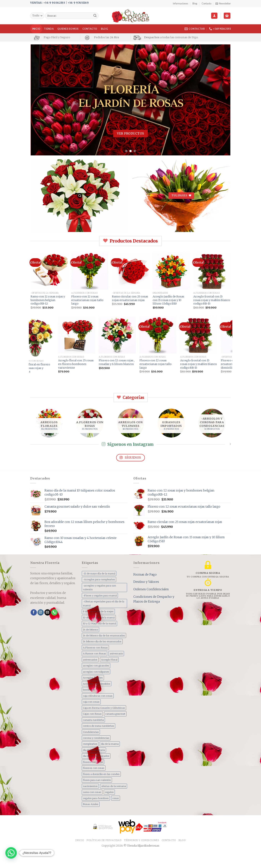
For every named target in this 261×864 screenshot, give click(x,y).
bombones (89, 689)
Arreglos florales (93, 677)
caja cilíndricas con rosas (98, 695)
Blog (194, 3)
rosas (115, 798)
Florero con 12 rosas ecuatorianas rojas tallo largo (87, 300)
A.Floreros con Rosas (95, 647)
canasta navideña (93, 719)
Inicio (36, 28)
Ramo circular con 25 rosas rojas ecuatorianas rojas (130, 298)
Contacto (206, 3)
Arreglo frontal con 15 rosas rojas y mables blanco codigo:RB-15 (211, 300)
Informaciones (180, 3)
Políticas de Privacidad (104, 840)
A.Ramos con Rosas (94, 653)
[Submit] (95, 15)
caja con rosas (91, 701)
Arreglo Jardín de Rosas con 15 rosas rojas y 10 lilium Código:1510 (168, 300)
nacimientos (90, 786)
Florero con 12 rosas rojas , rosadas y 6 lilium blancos (87, 362)
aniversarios (90, 659)
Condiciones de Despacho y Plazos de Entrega (153, 599)
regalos (109, 792)
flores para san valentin (97, 780)
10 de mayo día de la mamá (99, 617)
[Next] (221, 100)
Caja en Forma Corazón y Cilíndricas (104, 707)
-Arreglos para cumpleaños (99, 579)
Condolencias (91, 731)
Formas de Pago (145, 574)
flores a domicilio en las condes (101, 774)
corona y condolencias (96, 737)
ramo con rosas (92, 792)
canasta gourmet (115, 713)
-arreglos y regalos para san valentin (99, 587)
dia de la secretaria (94, 749)
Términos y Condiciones (141, 840)
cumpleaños (90, 743)
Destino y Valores (146, 582)
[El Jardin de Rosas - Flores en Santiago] (130, 15)
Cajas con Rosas (92, 713)
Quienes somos (68, 28)
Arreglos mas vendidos (96, 683)
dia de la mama (110, 743)
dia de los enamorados (96, 755)
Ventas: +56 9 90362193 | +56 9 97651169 (59, 2)
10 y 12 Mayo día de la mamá (99, 623)
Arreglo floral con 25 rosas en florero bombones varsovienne (46, 364)
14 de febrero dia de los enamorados (104, 635)
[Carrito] (227, 16)
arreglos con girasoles (96, 665)
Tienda (49, 28)
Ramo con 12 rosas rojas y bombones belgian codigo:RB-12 (48, 300)
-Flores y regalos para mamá (100, 595)
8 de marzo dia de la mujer (98, 611)
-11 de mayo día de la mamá (99, 573)
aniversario (116, 653)
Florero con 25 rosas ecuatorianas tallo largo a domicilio (208, 364)
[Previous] (39, 100)
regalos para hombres (96, 798)
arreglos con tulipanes (96, 671)
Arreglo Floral (109, 659)
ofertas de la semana (113, 786)
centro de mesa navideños (98, 725)
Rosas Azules (90, 804)
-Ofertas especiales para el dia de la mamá (103, 603)
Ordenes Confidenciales (151, 589)
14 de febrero (90, 629)
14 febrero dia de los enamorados (102, 641)
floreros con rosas (93, 767)
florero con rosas (93, 762)
